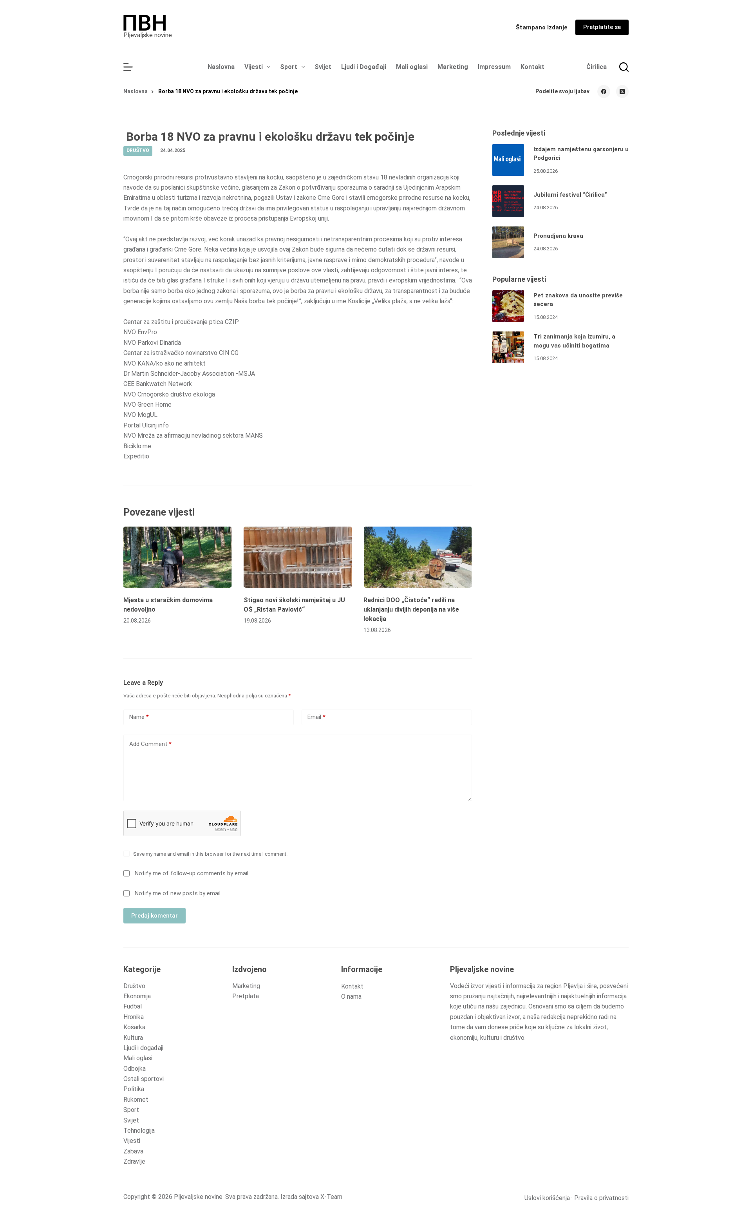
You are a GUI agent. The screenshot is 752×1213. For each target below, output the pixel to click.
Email (316, 717)
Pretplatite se (602, 27)
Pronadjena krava (558, 235)
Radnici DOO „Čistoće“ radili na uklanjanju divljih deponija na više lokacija (411, 609)
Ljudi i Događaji (363, 67)
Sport (288, 67)
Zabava (133, 1151)
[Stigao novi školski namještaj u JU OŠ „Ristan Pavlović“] (298, 557)
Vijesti (253, 67)
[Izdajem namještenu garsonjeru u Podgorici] (508, 160)
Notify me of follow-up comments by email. (192, 873)
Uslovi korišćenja (547, 1198)
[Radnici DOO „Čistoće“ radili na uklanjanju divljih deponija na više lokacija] (417, 557)
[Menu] (128, 67)
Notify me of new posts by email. (178, 893)
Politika (133, 1089)
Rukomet (135, 1099)
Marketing (452, 67)
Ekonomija (137, 996)
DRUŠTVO (138, 150)
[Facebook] (603, 91)
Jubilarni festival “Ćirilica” (570, 194)
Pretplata (245, 996)
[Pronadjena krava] (508, 242)
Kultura (133, 1037)
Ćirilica (596, 67)
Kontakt (532, 67)
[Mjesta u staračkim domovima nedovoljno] (177, 557)
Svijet (323, 67)
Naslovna (221, 67)
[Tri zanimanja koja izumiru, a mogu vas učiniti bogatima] (508, 347)
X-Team (331, 1196)
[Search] (624, 67)
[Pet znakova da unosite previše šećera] (508, 306)
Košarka (134, 1027)
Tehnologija (139, 1130)
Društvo (134, 986)
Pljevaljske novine (147, 35)
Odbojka (134, 1068)
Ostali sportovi (143, 1079)
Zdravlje (134, 1161)
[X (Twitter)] (622, 91)
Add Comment (150, 744)
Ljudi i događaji (143, 1048)
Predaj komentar (154, 915)
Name (139, 717)
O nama (351, 996)
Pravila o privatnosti (601, 1198)
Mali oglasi (412, 67)
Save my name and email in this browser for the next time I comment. (210, 854)
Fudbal (132, 1006)
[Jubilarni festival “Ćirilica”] (508, 201)
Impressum (494, 67)
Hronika (133, 1017)
